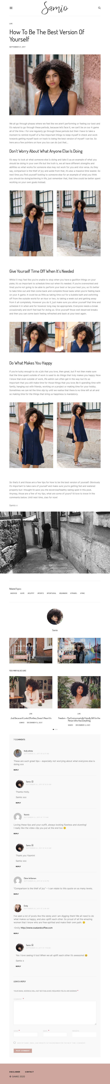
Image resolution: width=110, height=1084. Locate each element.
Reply (16, 770)
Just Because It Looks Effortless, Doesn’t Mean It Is (30, 718)
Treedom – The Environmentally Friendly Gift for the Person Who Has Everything (79, 719)
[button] (53, 729)
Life (11, 24)
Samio (55, 630)
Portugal (52, 593)
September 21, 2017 (17, 47)
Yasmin (26, 814)
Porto (41, 593)
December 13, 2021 (34, 723)
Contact (29, 1072)
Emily (26, 906)
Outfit (31, 593)
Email (46, 1030)
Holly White (28, 751)
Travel (74, 593)
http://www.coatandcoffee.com (37, 927)
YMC (83, 593)
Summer (63, 593)
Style (16, 643)
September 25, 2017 (70, 651)
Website (75, 1031)
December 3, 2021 (83, 725)
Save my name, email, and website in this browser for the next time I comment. (51, 1043)
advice (14, 593)
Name (17, 1030)
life (23, 593)
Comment (18, 999)
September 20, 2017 (22, 651)
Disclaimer (14, 1072)
